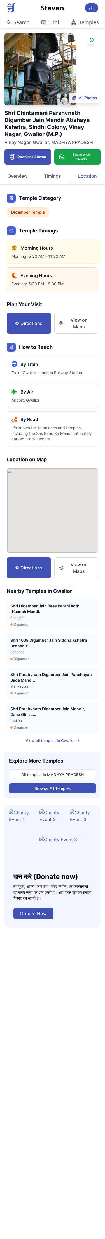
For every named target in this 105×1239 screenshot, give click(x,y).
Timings (52, 176)
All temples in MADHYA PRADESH (52, 774)
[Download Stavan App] (91, 7)
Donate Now (33, 913)
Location (87, 176)
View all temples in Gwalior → (52, 740)
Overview (17, 176)
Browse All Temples (52, 788)
